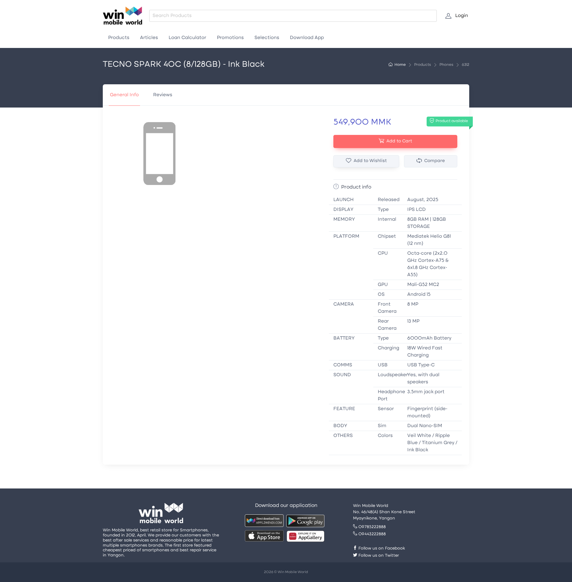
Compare (434, 161)
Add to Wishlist (370, 161)
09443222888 (371, 534)
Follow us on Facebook (381, 548)
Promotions (230, 38)
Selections (266, 38)
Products (118, 38)
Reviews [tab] (162, 95)
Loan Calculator (187, 38)
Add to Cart (399, 141)
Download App (307, 38)
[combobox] (293, 16)
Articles (149, 38)
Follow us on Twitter (378, 555)
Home (400, 65)
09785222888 (371, 527)
